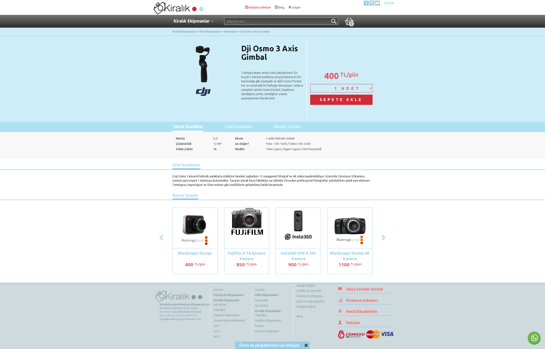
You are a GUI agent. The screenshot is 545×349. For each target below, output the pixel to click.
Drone (259, 326)
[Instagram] (371, 3)
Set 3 (217, 336)
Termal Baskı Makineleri (229, 320)
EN (392, 3)
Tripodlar (219, 310)
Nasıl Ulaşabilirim (361, 311)
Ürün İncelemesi (238, 126)
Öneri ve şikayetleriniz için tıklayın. (269, 345)
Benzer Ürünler (287, 126)
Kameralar (261, 300)
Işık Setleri (220, 304)
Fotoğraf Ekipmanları (229, 295)
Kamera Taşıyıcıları (267, 331)
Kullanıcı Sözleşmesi (310, 296)
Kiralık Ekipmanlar (227, 300)
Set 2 (217, 331)
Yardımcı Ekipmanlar (227, 315)
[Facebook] (366, 3)
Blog (300, 316)
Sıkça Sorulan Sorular (364, 289)
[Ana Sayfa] (178, 7)
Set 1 (217, 326)
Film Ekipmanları (267, 295)
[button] (161, 237)
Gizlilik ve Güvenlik (309, 290)
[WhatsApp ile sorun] (534, 338)
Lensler (219, 289)
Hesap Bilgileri (306, 285)
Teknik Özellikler (187, 126)
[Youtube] (377, 3)
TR (386, 3)
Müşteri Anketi (306, 306)
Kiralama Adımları (362, 300)
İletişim (353, 323)
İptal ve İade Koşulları (311, 301)
